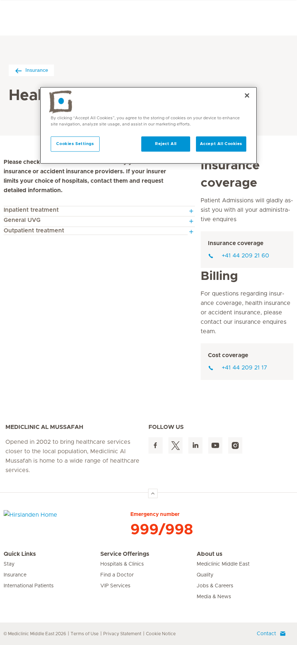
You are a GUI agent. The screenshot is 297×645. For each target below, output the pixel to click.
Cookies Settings (75, 144)
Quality (205, 575)
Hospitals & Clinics (122, 564)
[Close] (247, 95)
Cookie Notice (161, 634)
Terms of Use (85, 634)
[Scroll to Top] (152, 493)
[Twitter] (175, 445)
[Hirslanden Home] (67, 519)
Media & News (214, 596)
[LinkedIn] (195, 445)
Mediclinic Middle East (223, 564)
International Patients (29, 585)
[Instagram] (235, 445)
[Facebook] (155, 445)
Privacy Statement (122, 634)
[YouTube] (215, 445)
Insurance (36, 70)
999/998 (161, 529)
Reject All (166, 144)
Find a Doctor (117, 575)
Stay (9, 564)
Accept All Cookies (221, 144)
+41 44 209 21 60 (245, 256)
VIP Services (115, 585)
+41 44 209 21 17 (244, 368)
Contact (266, 633)
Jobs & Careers (215, 585)
